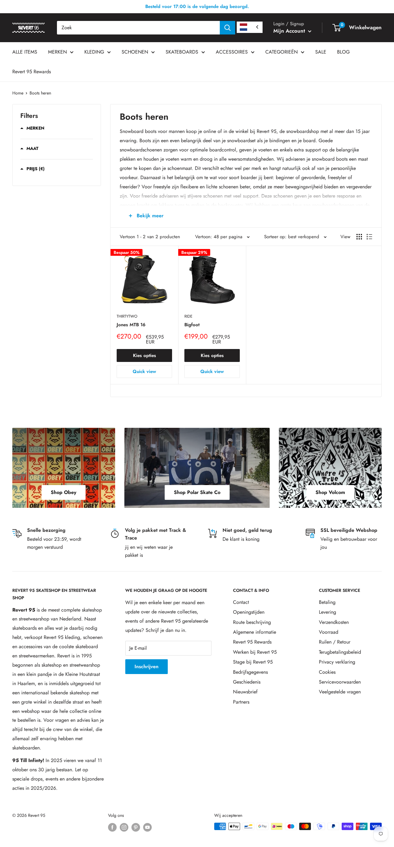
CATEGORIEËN (281, 51)
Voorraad (328, 632)
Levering (327, 612)
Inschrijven (147, 666)
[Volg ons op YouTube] (147, 827)
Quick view (144, 371)
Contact (241, 602)
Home (17, 93)
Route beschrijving (252, 622)
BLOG (343, 51)
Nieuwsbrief (245, 691)
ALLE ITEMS (24, 51)
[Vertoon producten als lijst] (369, 236)
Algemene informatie (254, 632)
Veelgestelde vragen (340, 691)
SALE (320, 51)
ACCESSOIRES (232, 51)
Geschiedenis (246, 681)
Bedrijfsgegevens (250, 672)
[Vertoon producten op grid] (359, 236)
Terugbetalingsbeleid (340, 652)
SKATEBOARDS (182, 51)
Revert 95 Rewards (31, 71)
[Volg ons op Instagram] (124, 827)
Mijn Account (290, 30)
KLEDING (94, 51)
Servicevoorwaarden (340, 681)
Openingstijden (248, 612)
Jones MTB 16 (131, 324)
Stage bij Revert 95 (253, 661)
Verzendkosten (334, 622)
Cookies (327, 672)
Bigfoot (191, 324)
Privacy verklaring (337, 661)
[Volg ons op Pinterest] (135, 827)
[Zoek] (227, 27)
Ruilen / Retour (334, 641)
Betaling (327, 602)
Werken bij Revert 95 (255, 652)
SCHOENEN (135, 51)
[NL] (250, 27)
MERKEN (57, 51)
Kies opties (144, 355)
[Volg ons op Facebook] (112, 827)
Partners (241, 701)
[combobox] (138, 27)
